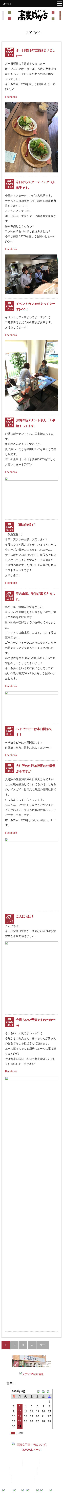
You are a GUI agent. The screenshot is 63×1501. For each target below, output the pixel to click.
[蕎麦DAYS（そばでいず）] (31, 19)
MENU (7, 4)
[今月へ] (43, 1391)
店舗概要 (45, 1470)
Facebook (11, 96)
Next (42, 1345)
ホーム (15, 1462)
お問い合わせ (22, 1479)
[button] (59, 4)
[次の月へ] (49, 1391)
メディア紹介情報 (23, 1470)
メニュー (30, 1462)
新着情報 (47, 1462)
